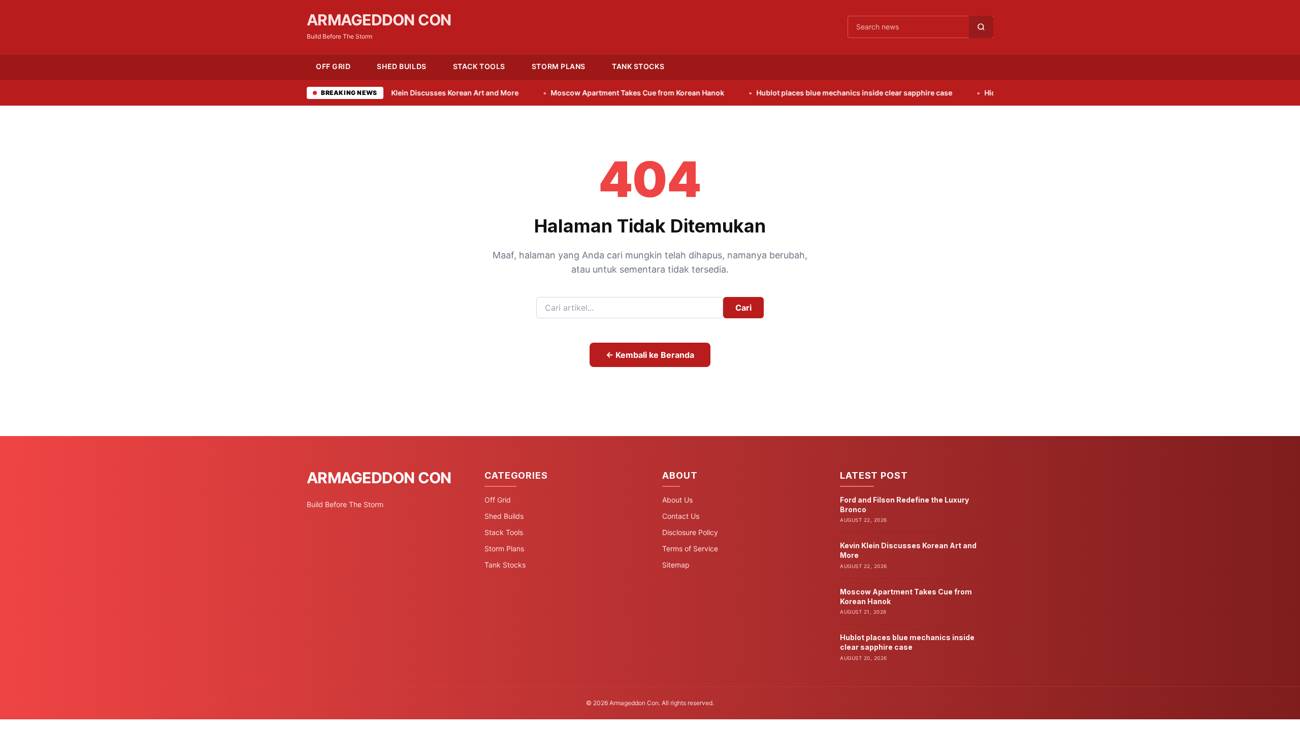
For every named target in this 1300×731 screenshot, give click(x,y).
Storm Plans (559, 66)
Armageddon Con (379, 19)
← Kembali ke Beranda (650, 355)
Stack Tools (479, 66)
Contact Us (680, 516)
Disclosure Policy (690, 532)
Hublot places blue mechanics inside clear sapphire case (809, 92)
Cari (743, 308)
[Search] (981, 27)
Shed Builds (401, 66)
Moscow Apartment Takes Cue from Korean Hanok (591, 92)
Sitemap (676, 564)
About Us (677, 499)
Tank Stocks (638, 66)
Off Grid (333, 66)
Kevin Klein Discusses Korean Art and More (399, 92)
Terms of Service (690, 548)
